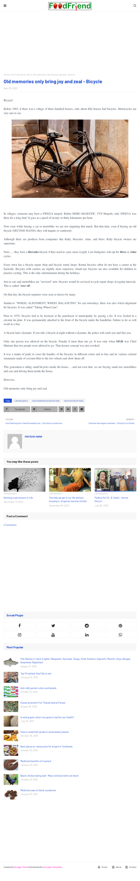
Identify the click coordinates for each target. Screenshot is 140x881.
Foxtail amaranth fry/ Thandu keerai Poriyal (42, 702)
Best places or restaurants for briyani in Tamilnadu (46, 746)
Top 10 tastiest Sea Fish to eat (35, 673)
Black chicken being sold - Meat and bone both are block (49, 775)
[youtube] (53, 634)
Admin (38, 436)
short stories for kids (21, 74)
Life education (21, 400)
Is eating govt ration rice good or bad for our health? (47, 717)
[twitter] (53, 625)
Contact (132, 867)
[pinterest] (121, 625)
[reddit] (87, 625)
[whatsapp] (121, 634)
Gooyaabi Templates (52, 867)
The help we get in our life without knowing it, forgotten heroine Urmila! (68, 499)
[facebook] (20, 625)
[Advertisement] (70, 42)
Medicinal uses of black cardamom (38, 790)
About (118, 867)
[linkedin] (87, 634)
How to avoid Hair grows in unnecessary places (44, 731)
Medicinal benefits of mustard (35, 761)
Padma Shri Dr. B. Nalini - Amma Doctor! (111, 499)
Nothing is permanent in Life (18, 497)
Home (6, 74)
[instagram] (20, 634)
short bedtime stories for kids (46, 400)
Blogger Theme (21, 867)
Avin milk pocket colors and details (38, 688)
